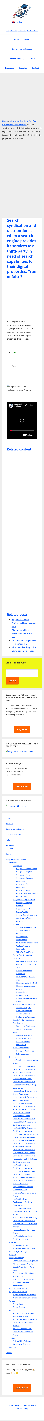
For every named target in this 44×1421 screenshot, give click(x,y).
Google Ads (17, 865)
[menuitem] (18, 22)
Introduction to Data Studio (24, 1279)
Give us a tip (22, 1388)
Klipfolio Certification (18, 1291)
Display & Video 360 (24, 909)
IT (19, 30)
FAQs (8, 840)
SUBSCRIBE (22, 786)
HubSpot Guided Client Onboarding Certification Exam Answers (25, 1211)
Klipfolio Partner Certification (25, 1298)
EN (7, 30)
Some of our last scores (15, 829)
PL (28, 30)
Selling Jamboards (23, 1054)
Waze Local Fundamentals (26, 1026)
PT (21, 30)
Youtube (16, 924)
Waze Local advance (24, 1029)
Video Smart (21, 1044)
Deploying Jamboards (25, 1051)
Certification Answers (22, 11)
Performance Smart (24, 1038)
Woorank (13, 1347)
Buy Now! (22, 729)
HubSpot (12, 1057)
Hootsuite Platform (21, 1245)
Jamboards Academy (21, 1048)
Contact (9, 1352)
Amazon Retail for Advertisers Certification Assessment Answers (25, 1322)
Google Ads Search (23, 875)
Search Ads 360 (22, 912)
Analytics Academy (16, 1257)
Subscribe (9, 854)
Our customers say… (14, 834)
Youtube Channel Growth (26, 927)
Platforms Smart (23, 1041)
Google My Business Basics (23, 1020)
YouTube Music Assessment (27, 943)
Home (5, 121)
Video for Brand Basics (25, 952)
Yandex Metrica (19, 1307)
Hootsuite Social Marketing (24, 1248)
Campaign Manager (24, 902)
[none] (18, 22)
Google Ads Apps (23, 890)
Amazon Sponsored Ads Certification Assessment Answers (23, 1331)
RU (24, 30)
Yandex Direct (18, 1304)
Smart (15, 1032)
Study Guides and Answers (16, 859)
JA (36, 30)
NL (30, 30)
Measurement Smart (24, 1035)
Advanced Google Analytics (23, 1264)
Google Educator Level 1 (19, 1288)
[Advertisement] (22, 97)
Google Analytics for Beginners (25, 1261)
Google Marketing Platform (24, 899)
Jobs (11, 848)
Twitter (12, 1338)
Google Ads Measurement (26, 868)
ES (13, 30)
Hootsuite (13, 1242)
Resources (10, 845)
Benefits (9, 823)
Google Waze (18, 1023)
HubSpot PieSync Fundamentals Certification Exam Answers (24, 1202)
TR (33, 30)
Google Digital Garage (18, 1251)
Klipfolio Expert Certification (24, 1294)
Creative (19, 906)
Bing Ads (12, 1254)
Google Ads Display (24, 872)
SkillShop (13, 862)
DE (16, 30)
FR (11, 30)
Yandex (12, 1301)
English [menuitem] (18, 22)
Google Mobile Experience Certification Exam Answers (26, 918)
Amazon (12, 1310)
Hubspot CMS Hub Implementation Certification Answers (25, 1193)
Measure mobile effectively (27, 983)
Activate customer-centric (26, 961)
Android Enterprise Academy (24, 1004)
